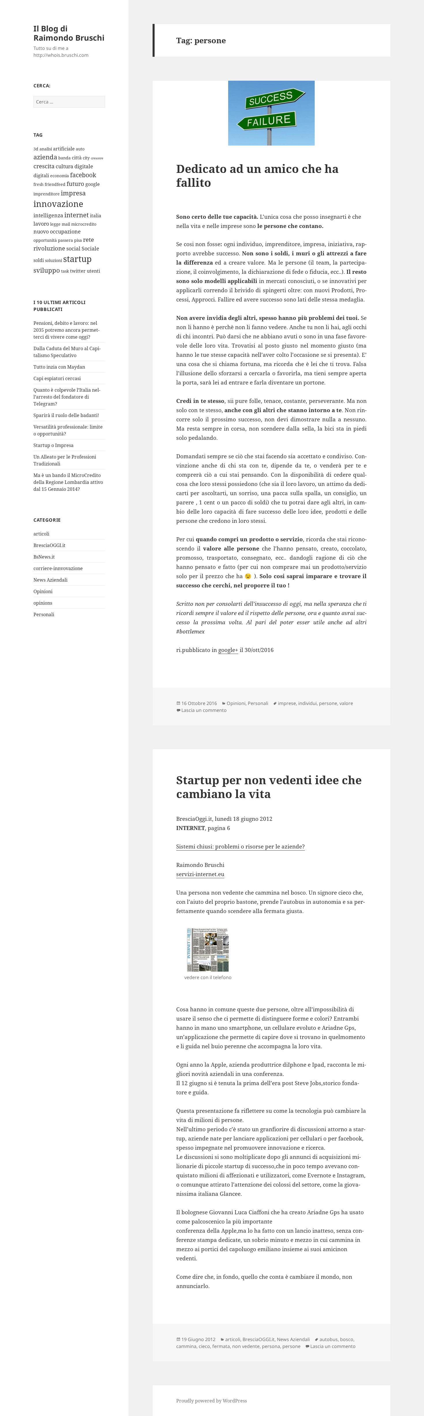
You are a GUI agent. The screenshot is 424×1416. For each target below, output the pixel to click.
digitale (83, 166)
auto (80, 149)
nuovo (41, 231)
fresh (38, 184)
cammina (186, 1346)
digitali (41, 175)
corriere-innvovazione (58, 568)
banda (64, 158)
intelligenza (48, 215)
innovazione (58, 203)
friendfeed (55, 184)
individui (307, 703)
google (92, 184)
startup (77, 259)
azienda (45, 156)
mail (66, 224)
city (86, 158)
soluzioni (53, 260)
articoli (41, 534)
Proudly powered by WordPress (211, 1401)
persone (328, 703)
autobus (329, 1339)
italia (95, 215)
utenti (93, 271)
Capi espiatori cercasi (57, 378)
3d (35, 149)
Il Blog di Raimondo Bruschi (68, 33)
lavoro (41, 223)
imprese (287, 703)
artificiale (64, 149)
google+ (228, 650)
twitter (78, 271)
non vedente (246, 1346)
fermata (221, 1346)
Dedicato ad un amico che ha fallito (257, 175)
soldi (38, 260)
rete (88, 240)
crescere (97, 158)
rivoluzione (49, 248)
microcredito (83, 224)
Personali (43, 614)
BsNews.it (44, 557)
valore (346, 703)
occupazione (65, 231)
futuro (75, 184)
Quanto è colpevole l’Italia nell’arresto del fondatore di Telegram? (66, 397)
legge (55, 224)
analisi (46, 149)
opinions (42, 603)
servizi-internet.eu (200, 874)
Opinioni (42, 591)
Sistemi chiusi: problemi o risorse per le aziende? (240, 846)
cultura (64, 166)
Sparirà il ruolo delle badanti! (66, 415)
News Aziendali (50, 580)
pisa (78, 240)
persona (271, 1346)
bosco (346, 1339)
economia (59, 175)
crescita (44, 166)
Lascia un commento (204, 710)
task (65, 271)
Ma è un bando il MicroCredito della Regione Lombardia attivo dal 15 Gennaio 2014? (68, 482)
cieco (204, 1346)
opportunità (45, 240)
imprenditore (46, 194)
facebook (83, 175)
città (77, 157)
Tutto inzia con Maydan (59, 367)
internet (76, 214)
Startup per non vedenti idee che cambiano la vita (269, 786)
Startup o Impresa (53, 445)
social (73, 248)
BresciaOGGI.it (49, 545)
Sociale (90, 248)
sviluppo (46, 270)
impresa (73, 192)
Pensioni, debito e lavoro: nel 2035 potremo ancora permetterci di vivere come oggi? (66, 330)
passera (65, 240)
